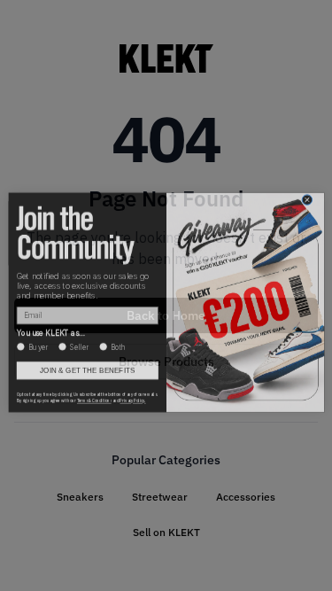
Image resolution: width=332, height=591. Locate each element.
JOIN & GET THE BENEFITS (87, 364)
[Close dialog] (307, 193)
